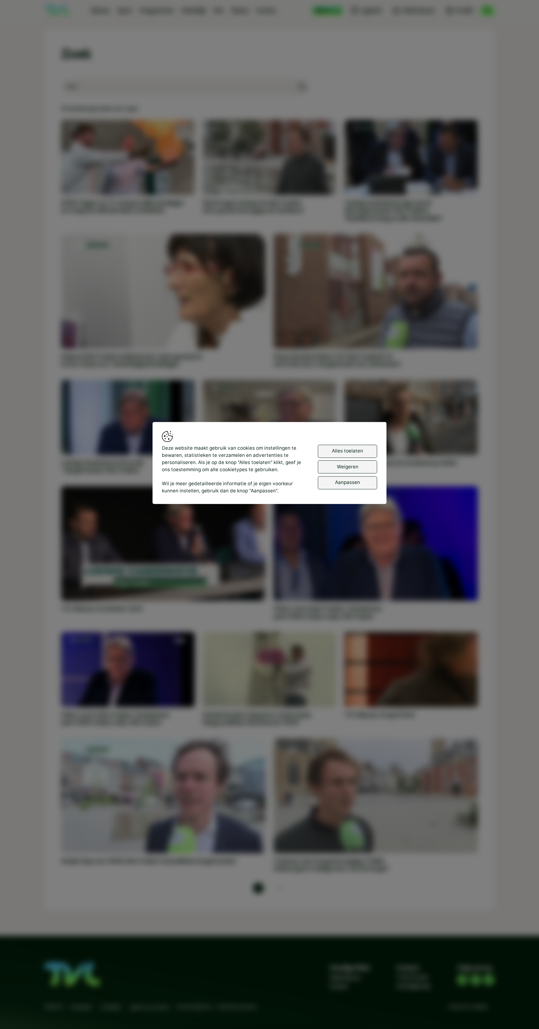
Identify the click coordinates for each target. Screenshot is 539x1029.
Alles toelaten (347, 451)
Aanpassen (347, 483)
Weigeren (347, 467)
